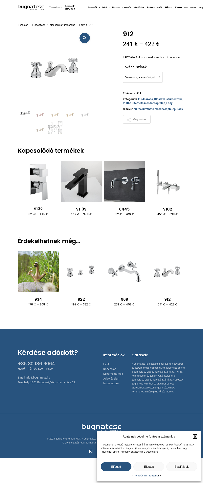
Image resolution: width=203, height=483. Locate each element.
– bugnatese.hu (90, 438)
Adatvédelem (111, 378)
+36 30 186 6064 (36, 363)
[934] (38, 271)
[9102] (167, 181)
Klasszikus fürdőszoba (62, 24)
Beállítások (181, 466)
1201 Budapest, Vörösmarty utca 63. (53, 382)
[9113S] (81, 181)
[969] (124, 271)
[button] (195, 437)
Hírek (106, 364)
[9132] (38, 181)
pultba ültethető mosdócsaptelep (155, 109)
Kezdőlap (23, 24)
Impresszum (111, 383)
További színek (135, 67)
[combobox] (143, 77)
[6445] (124, 181)
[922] (81, 271)
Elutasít (149, 466)
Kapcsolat (109, 369)
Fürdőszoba (38, 24)
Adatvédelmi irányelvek (147, 475)
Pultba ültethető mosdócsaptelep (144, 103)
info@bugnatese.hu (38, 377)
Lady (82, 24)
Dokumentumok (113, 373)
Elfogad (116, 466)
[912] (167, 271)
